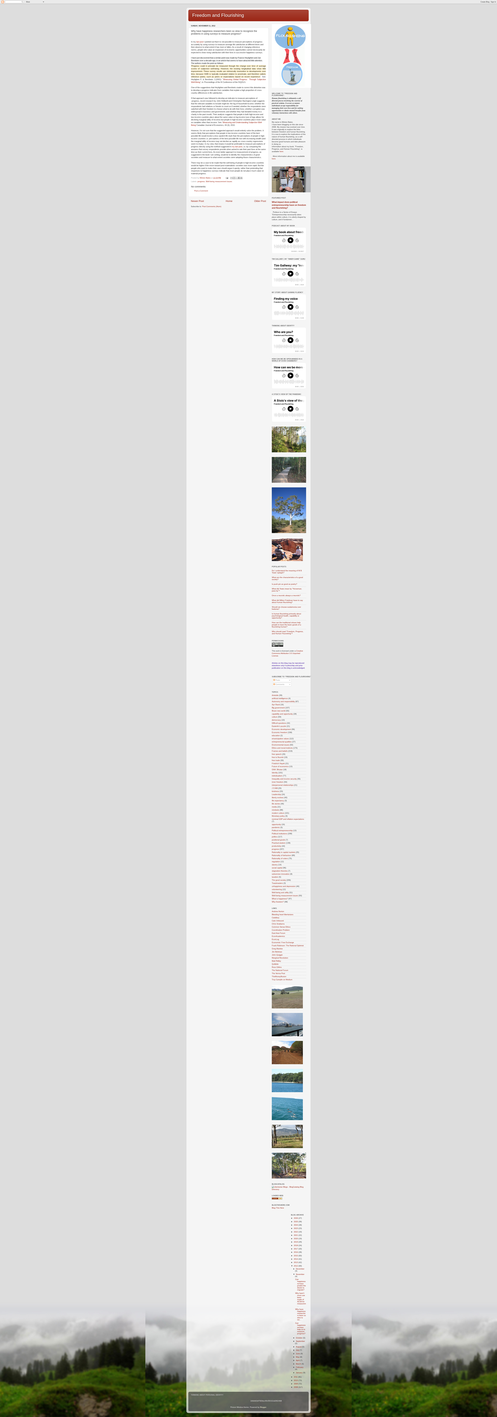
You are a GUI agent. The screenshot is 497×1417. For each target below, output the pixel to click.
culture (274, 717)
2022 (296, 1232)
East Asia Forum (278, 933)
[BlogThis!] (234, 178)
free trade (276, 760)
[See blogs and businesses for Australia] (277, 1199)
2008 (296, 1387)
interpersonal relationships (282, 785)
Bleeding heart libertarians (282, 915)
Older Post (260, 201)
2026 (296, 1218)
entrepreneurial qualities (282, 742)
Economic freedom (279, 732)
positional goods (278, 840)
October (299, 1338)
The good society (279, 880)
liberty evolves (277, 798)
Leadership (276, 794)
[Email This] (231, 178)
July (298, 1350)
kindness (275, 791)
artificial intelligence (280, 698)
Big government (278, 708)
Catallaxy (275, 918)
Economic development (281, 729)
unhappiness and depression (283, 886)
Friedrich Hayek (278, 763)
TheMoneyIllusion (279, 976)
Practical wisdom (279, 843)
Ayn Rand (276, 705)
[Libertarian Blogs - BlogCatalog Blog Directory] (289, 1189)
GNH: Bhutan (277, 770)
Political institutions (279, 834)
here (281, 151)
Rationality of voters (280, 858)
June (298, 1354)
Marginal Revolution (280, 958)
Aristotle (275, 695)
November (300, 1274)
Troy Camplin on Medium (282, 980)
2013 (296, 1262)
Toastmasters (277, 883)
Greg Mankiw (277, 949)
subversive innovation (281, 874)
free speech (277, 754)
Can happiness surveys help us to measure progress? (300, 1328)
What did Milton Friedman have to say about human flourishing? (287, 601)
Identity (275, 773)
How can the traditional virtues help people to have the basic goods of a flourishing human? (286, 625)
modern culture (278, 813)
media (274, 807)
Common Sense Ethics (281, 927)
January (299, 1373)
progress (201, 181)
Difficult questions (279, 723)
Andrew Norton (278, 911)
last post (200, 42)
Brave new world (278, 711)
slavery (275, 865)
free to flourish (278, 757)
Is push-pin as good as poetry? (284, 584)
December (300, 1269)
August (299, 1347)
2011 (296, 1377)
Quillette (275, 964)
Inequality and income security (284, 779)
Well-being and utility (280, 893)
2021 (296, 1235)
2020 (296, 1239)
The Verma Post (278, 973)
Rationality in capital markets (283, 852)
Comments (279, 684)
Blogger (263, 1407)
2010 (296, 1380)
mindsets (275, 810)
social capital (277, 868)
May (298, 1357)
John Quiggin (277, 955)
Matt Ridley (276, 961)
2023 (296, 1228)
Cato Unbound (278, 921)
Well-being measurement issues (219, 181)
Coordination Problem (281, 930)
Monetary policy (278, 816)
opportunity (276, 824)
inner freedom (277, 782)
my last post (237, 147)
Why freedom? (278, 902)
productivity (276, 846)
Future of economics (280, 766)
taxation (275, 877)
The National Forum (280, 970)
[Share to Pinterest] (241, 178)
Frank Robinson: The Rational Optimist (288, 946)
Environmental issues (280, 745)
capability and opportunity (282, 714)
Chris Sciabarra (278, 924)
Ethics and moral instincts (282, 748)
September (300, 1341)
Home (229, 201)
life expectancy (278, 801)
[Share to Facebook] (239, 178)
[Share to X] (236, 178)
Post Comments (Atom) (211, 206)
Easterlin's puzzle (279, 726)
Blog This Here (278, 1208)
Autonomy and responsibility (283, 701)
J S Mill (275, 788)
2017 (296, 1249)
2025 (296, 1222)
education (276, 736)
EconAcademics (278, 936)
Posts (277, 680)
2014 (296, 1259)
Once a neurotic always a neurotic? (286, 595)
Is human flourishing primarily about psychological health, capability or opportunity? (286, 616)
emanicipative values (280, 739)
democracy (276, 720)
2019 (296, 1242)
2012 (296, 1266)
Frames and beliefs (280, 751)
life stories (276, 804)
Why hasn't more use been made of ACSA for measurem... (300, 1299)
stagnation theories (279, 871)
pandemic (276, 827)
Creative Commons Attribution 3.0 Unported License (287, 653)
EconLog (275, 939)
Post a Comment (201, 191)
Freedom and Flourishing (218, 15)
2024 (296, 1225)
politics (274, 837)
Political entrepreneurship (282, 831)
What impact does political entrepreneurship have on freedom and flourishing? (289, 205)
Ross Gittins (277, 967)
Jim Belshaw (277, 952)
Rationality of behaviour (281, 855)
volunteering (277, 889)
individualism (277, 776)
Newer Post (197, 201)
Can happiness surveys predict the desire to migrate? (300, 1284)
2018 (296, 1245)
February (299, 1367)
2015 (296, 1256)
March (299, 1364)
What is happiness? (280, 899)
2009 (296, 1384)
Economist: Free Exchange (283, 942)
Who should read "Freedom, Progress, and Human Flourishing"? (287, 633)
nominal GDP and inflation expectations (288, 819)
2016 (296, 1252)
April (298, 1360)
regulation (276, 862)
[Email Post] (227, 178)
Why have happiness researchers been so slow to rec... (300, 1314)
